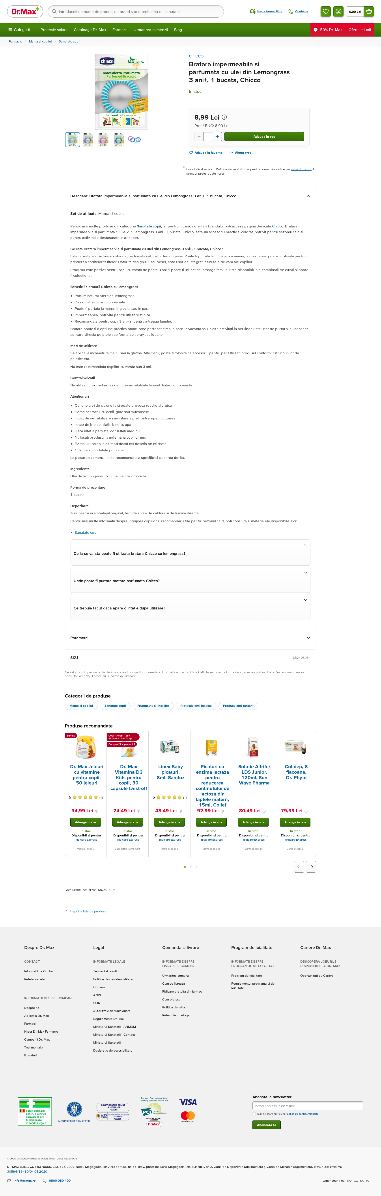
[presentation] (85, 747)
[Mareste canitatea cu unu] (217, 136)
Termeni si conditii (106, 971)
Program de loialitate (246, 975)
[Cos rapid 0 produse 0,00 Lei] (369, 11)
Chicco (277, 226)
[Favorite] (326, 11)
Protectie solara (54, 29)
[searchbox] (136, 11)
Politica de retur (173, 1007)
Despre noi (32, 1008)
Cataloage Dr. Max (90, 29)
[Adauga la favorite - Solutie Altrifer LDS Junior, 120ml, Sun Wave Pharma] (269, 736)
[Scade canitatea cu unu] (198, 136)
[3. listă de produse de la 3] (197, 867)
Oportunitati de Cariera (317, 975)
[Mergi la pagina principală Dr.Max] (25, 11)
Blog (178, 29)
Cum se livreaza (173, 983)
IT (373, 1180)
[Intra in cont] (338, 11)
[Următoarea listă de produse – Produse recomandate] (311, 867)
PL (367, 1180)
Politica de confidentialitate (113, 979)
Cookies (99, 987)
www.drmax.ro (301, 169)
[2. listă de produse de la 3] (191, 867)
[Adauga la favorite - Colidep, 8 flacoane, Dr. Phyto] (311, 736)
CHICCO (196, 56)
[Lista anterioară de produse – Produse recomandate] (299, 867)
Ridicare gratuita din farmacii (182, 991)
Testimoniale (33, 1047)
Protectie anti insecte (196, 705)
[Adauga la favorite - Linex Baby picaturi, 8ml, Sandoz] (185, 736)
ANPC (97, 995)
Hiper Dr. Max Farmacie (41, 1031)
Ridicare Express (86, 839)
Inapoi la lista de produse (88, 911)
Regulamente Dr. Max (108, 1019)
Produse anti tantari (238, 705)
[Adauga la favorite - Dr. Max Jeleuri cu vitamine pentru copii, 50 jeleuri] (102, 736)
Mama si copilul (81, 705)
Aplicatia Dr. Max (36, 1015)
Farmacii (119, 29)
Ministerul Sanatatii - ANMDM (114, 1026)
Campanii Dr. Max (37, 1039)
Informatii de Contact (39, 971)
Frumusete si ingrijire (153, 705)
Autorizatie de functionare (112, 1011)
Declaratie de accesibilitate (112, 1050)
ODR (96, 1003)
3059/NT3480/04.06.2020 (27, 1171)
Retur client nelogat (176, 1015)
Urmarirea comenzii (151, 29)
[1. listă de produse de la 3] (184, 867)
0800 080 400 (60, 1180)
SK (362, 1180)
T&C (279, 1113)
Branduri (30, 1055)
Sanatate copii (86, 532)
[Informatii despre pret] (224, 117)
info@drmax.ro (25, 1180)
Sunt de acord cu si (288, 1113)
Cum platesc (171, 999)
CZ (356, 1180)
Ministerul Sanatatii (107, 1042)
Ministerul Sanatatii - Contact (114, 1034)
